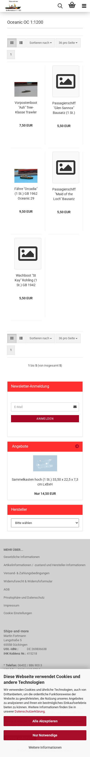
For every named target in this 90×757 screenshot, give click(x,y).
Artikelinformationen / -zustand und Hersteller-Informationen (44, 565)
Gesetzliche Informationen (22, 557)
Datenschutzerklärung (30, 711)
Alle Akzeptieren (45, 721)
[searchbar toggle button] (60, 6)
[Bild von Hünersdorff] (45, 463)
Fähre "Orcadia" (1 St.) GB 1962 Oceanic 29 (25, 193)
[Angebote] (77, 446)
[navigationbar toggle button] (84, 6)
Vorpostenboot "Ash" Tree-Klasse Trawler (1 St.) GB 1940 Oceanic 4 (26, 108)
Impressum (11, 605)
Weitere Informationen (45, 747)
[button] (12, 43)
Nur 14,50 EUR (45, 493)
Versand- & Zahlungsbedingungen (26, 573)
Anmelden (45, 418)
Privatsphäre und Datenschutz (24, 597)
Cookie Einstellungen (18, 613)
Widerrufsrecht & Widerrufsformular (28, 581)
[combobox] (40, 43)
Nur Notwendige (45, 735)
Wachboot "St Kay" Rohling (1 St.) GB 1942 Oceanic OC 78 (26, 280)
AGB (7, 589)
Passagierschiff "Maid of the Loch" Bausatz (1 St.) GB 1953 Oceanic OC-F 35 (64, 194)
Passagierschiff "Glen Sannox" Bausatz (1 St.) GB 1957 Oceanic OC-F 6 (64, 108)
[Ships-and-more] (11, 6)
